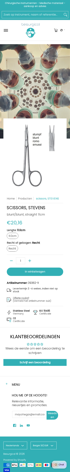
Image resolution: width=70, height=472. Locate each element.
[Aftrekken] (11, 261)
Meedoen (52, 415)
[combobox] (32, 14)
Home (11, 199)
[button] (56, 30)
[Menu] (5, 30)
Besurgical (9, 454)
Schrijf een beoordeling (35, 362)
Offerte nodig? (21, 298)
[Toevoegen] (29, 261)
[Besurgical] (30, 30)
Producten (25, 199)
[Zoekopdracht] (65, 14)
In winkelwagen (35, 272)
